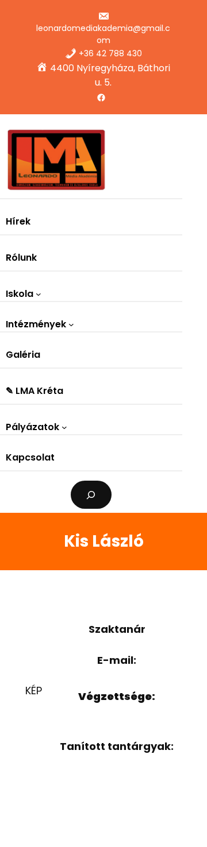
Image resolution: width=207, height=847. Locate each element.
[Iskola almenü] (38, 294)
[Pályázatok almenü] (64, 427)
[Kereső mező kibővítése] (91, 495)
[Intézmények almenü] (71, 324)
